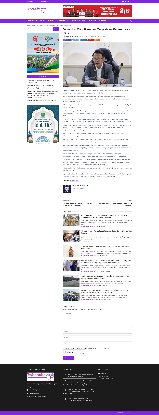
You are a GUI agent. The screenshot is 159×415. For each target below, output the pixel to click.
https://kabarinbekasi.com (79, 188)
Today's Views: (102, 376)
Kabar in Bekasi (31, 25)
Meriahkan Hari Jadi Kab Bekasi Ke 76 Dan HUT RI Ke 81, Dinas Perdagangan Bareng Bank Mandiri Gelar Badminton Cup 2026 (42, 87)
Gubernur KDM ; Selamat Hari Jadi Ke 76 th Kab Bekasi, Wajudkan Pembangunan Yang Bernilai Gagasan (78, 391)
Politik (42, 20)
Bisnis (84, 20)
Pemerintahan (33, 20)
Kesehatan (92, 20)
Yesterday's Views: (104, 378)
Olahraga (102, 20)
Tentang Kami (44, 1)
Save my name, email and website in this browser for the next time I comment (86, 348)
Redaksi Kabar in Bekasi (72, 36)
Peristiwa (51, 20)
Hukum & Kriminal (63, 20)
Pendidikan (76, 20)
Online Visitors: (102, 373)
